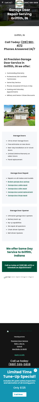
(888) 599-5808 (31, 3)
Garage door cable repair (17, 185)
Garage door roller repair (17, 188)
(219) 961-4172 (25, 43)
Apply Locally (19, 355)
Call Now (18, 394)
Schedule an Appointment (19, 267)
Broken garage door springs (18, 182)
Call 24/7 (8, 3)
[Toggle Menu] (2, 2)
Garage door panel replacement (20, 192)
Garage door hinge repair (17, 195)
